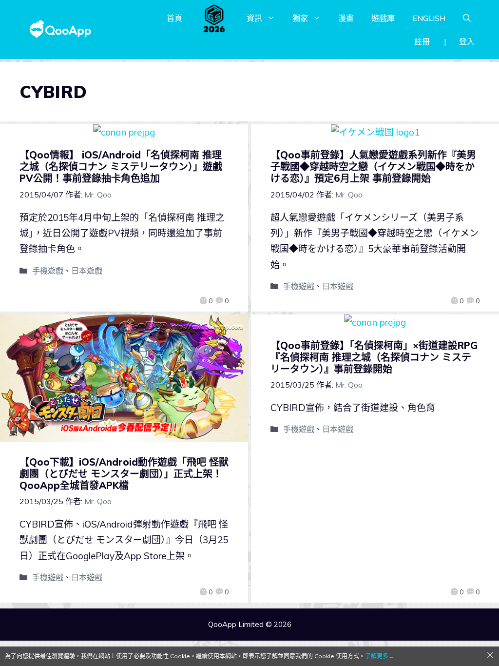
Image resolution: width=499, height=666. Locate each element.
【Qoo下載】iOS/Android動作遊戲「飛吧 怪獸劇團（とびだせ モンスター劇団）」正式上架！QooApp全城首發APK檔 (124, 473)
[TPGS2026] (214, 18)
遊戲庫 (383, 18)
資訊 (254, 18)
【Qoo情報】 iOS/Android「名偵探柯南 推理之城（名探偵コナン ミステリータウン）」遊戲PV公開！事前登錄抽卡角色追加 (120, 166)
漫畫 (346, 18)
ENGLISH (428, 18)
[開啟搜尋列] (467, 18)
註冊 (422, 41)
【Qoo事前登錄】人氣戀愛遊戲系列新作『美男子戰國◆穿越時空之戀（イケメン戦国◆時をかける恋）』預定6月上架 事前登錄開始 (373, 166)
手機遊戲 (47, 270)
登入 (467, 41)
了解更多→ (379, 656)
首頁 (174, 18)
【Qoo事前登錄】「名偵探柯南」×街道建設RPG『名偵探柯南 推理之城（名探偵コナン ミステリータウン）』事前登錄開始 (374, 357)
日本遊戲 (86, 270)
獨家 (300, 18)
